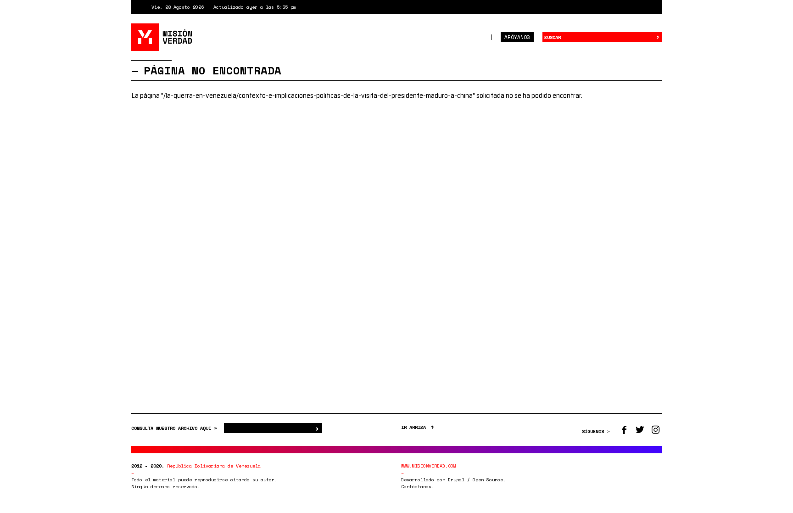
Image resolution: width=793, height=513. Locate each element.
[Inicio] (162, 37)
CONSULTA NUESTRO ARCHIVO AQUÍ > (175, 428)
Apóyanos (517, 37)
